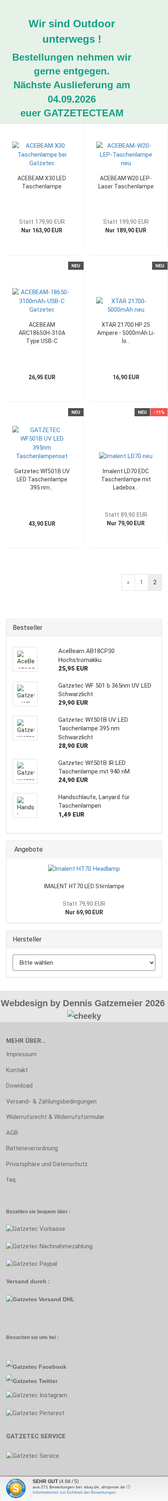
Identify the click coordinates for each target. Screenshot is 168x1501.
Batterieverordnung (32, 1148)
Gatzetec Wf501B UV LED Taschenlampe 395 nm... (42, 479)
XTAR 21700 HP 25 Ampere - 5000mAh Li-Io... (126, 332)
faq (10, 1179)
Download (19, 1085)
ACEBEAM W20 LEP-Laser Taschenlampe (126, 182)
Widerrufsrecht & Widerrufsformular (55, 1117)
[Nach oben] (22, 1489)
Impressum (21, 1054)
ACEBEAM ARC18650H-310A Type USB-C (42, 332)
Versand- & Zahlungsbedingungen (51, 1101)
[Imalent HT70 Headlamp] (84, 869)
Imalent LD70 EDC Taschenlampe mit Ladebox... (126, 479)
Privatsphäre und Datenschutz (47, 1164)
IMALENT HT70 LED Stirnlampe (84, 886)
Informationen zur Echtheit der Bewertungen (74, 1492)
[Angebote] (152, 849)
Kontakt (17, 1070)
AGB (12, 1132)
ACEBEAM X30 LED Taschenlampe (42, 182)
